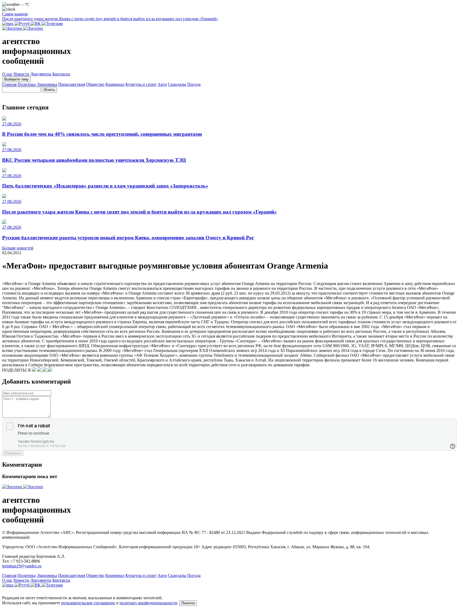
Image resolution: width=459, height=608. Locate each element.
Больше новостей (17, 248)
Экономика (47, 84)
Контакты (61, 74)
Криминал (114, 84)
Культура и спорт (140, 84)
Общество (95, 84)
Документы (40, 74)
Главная (9, 84)
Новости (21, 74)
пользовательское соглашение (88, 603)
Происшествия (71, 84)
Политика (27, 84)
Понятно (188, 603)
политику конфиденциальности (148, 603)
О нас (7, 74)
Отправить (12, 453)
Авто (162, 84)
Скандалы (177, 84)
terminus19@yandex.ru (21, 566)
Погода (194, 84)
